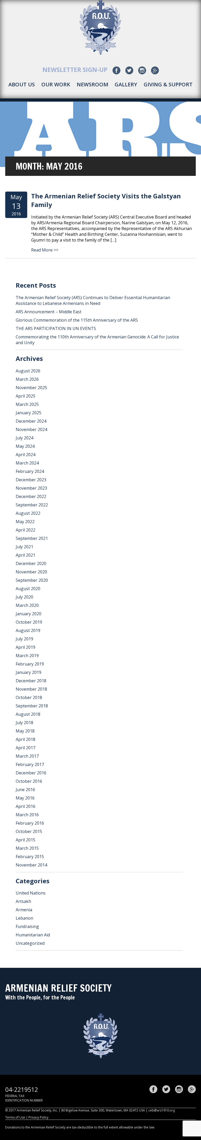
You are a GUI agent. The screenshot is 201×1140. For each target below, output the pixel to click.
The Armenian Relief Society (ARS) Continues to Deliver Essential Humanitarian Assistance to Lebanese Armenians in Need (93, 300)
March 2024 (27, 463)
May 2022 (25, 521)
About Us (21, 84)
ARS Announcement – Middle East (48, 312)
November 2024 (31, 429)
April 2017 (25, 748)
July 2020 (24, 597)
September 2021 (32, 538)
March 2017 (27, 756)
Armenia (24, 910)
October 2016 (29, 781)
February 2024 (30, 471)
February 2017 (30, 764)
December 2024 (31, 421)
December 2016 (31, 773)
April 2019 (25, 647)
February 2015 (30, 856)
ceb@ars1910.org (161, 1110)
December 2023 (31, 480)
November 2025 (31, 387)
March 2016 (27, 815)
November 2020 (31, 572)
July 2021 (24, 547)
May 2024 (25, 446)
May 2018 (25, 731)
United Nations (31, 893)
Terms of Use (15, 1117)
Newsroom (92, 84)
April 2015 (25, 840)
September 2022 (32, 505)
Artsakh (23, 901)
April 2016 (25, 806)
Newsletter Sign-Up (75, 69)
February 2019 (30, 664)
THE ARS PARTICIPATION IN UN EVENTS (56, 328)
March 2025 (27, 404)
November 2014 (31, 865)
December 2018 (31, 681)
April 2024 (25, 454)
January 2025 (28, 413)
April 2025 (25, 396)
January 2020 (28, 614)
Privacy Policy (38, 1117)
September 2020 (32, 580)
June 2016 (25, 789)
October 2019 (29, 622)
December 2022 (31, 496)
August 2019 (28, 630)
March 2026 (27, 379)
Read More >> (44, 250)
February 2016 (30, 823)
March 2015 (27, 848)
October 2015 (29, 831)
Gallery (126, 84)
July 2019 (24, 639)
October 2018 (29, 697)
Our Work (55, 84)
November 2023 (31, 488)
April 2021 (25, 555)
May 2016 (25, 798)
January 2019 (28, 672)
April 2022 (25, 530)
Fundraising (27, 926)
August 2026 (28, 371)
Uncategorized (30, 943)
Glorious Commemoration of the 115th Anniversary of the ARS (77, 320)
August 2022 (28, 513)
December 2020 (31, 563)
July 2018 (24, 722)
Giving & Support (168, 84)
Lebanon (24, 918)
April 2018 (25, 739)
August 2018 (28, 714)
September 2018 (32, 706)
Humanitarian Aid (33, 935)
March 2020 (27, 605)
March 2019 (27, 655)
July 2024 (24, 438)
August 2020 (28, 588)
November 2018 (31, 689)
